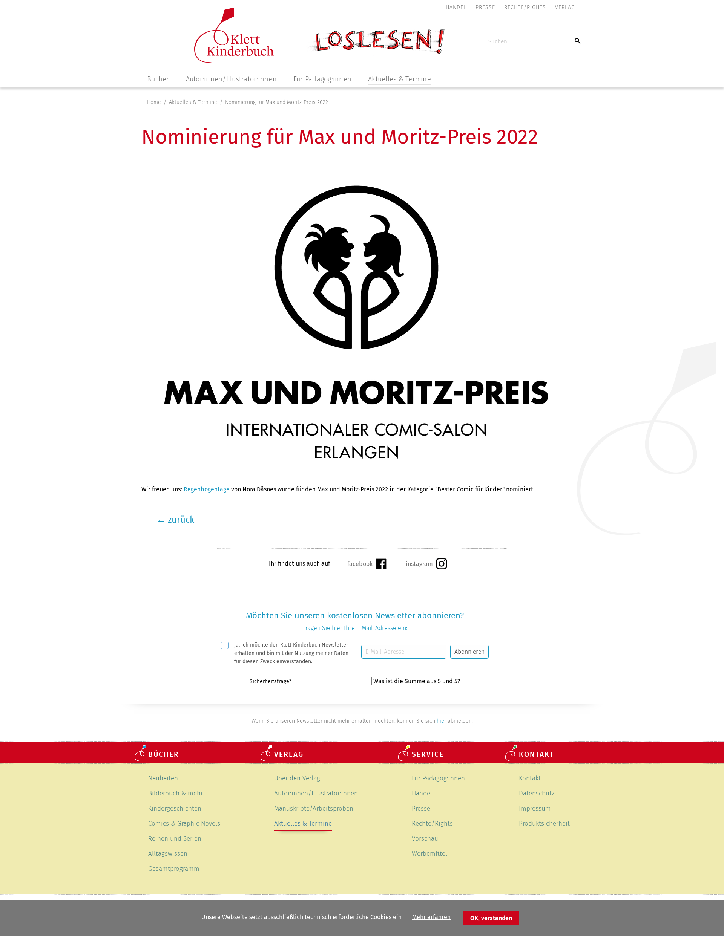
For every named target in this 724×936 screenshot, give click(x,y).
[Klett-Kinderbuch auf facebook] (366, 563)
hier (441, 721)
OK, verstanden (491, 918)
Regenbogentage (207, 489)
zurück (175, 519)
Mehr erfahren (431, 917)
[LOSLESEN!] (375, 53)
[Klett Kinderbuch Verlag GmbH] (234, 60)
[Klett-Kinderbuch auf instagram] (426, 563)
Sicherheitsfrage (270, 681)
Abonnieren (469, 651)
